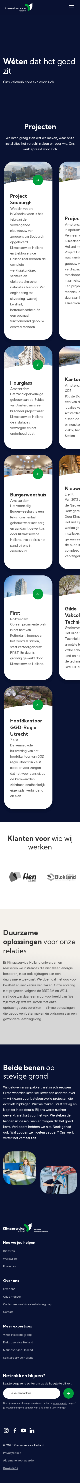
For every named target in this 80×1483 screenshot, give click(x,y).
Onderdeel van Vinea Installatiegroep (27, 1304)
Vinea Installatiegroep (17, 1334)
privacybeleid (59, 1403)
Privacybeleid (12, 1452)
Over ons (9, 1289)
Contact (8, 1312)
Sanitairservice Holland (18, 1357)
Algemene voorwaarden (19, 1460)
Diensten (9, 1251)
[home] (18, 7)
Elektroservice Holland (18, 1342)
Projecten (9, 1266)
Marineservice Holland (18, 1350)
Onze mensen (12, 1296)
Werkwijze (10, 1258)
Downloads (10, 1468)
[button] (70, 7)
